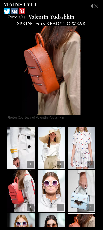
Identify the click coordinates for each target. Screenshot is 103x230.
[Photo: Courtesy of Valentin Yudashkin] (21, 148)
